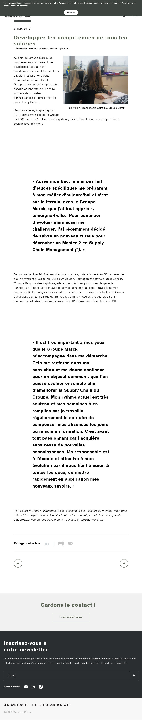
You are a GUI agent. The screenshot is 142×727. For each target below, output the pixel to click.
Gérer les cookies (19, 5)
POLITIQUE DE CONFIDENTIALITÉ (51, 704)
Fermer (71, 12)
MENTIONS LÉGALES (16, 704)
